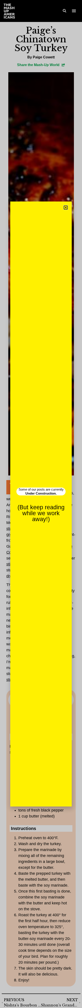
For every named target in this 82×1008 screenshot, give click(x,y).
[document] (41, 504)
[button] (65, 207)
